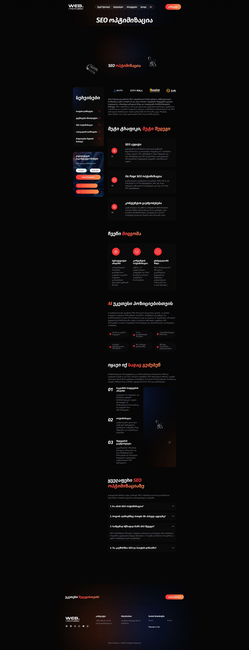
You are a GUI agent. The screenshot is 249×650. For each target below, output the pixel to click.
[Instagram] (75, 626)
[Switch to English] (150, 7)
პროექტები (132, 7)
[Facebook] (66, 626)
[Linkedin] (70, 626)
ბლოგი (143, 7)
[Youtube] (83, 626)
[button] (142, 506)
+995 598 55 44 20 (88, 185)
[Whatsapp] (79, 626)
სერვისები (118, 7)
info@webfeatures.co (89, 192)
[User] (87, 626)
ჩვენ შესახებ (103, 7)
